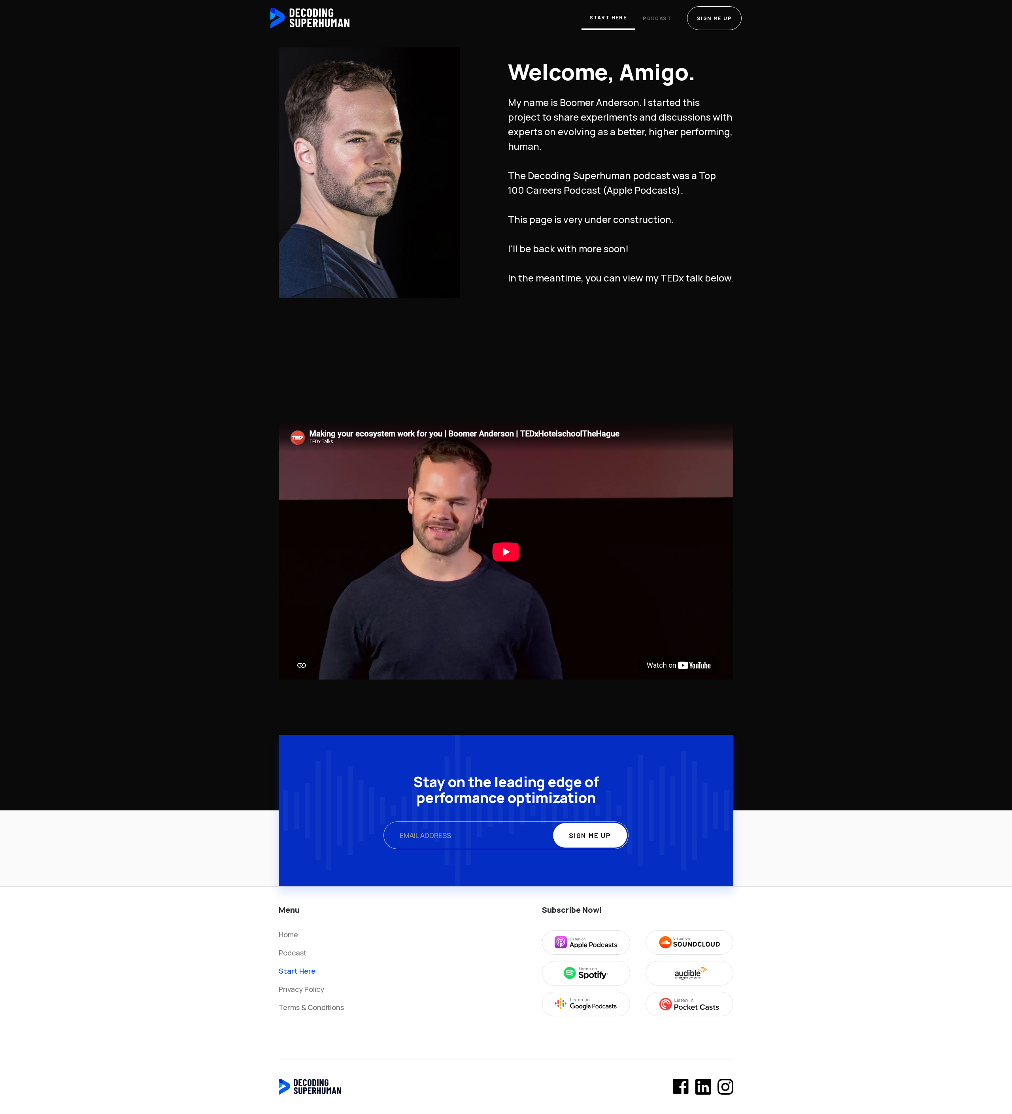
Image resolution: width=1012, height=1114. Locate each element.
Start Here (608, 17)
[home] (309, 18)
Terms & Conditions (311, 1007)
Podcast (657, 18)
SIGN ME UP (714, 18)
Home (288, 934)
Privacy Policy (301, 989)
